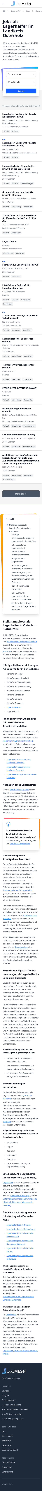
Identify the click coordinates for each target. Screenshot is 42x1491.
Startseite (6, 1391)
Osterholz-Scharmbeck (13, 1199)
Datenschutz (7, 1472)
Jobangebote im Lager (19, 1195)
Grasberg (7, 1205)
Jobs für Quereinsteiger (12, 1414)
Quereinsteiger (21, 947)
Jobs (28, 11)
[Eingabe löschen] (33, 74)
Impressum (7, 1467)
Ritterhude (16, 1202)
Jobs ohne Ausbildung (11, 1404)
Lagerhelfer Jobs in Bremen (19, 1225)
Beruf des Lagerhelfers (20, 843)
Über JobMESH (8, 1462)
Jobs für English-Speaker (12, 1418)
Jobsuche (7, 651)
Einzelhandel (7, 1436)
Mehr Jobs (19, 494)
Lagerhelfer (15, 11)
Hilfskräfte (6, 1440)
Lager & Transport (10, 1450)
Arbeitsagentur (8, 1400)
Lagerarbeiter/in (14, 707)
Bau (3, 1431)
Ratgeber (7, 1121)
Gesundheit (7, 1445)
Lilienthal (7, 1202)
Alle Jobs (5, 1395)
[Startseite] (4, 11)
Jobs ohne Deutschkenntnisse (15, 1409)
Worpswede (27, 1202)
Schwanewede (30, 1199)
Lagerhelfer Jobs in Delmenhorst (21, 1229)
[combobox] (21, 82)
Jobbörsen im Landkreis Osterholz (22, 641)
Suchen (21, 91)
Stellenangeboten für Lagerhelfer (17, 890)
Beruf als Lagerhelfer (19, 789)
